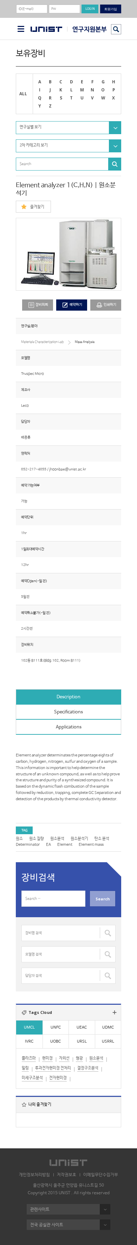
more (114, 1012)
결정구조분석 (87, 1068)
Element (64, 845)
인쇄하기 (110, 305)
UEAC (82, 1027)
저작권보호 (66, 1175)
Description (68, 697)
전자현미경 (58, 1078)
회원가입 (110, 9)
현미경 (47, 1058)
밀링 (25, 1068)
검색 (116, 29)
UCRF (87, 29)
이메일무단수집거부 (100, 1175)
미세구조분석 (32, 1078)
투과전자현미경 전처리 (53, 1068)
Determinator (28, 845)
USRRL (108, 1041)
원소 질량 (36, 839)
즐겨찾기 (37, 207)
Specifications (68, 712)
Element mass (91, 845)
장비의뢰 (41, 305)
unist (46, 29)
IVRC (29, 1041)
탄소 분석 (101, 839)
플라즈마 (29, 1058)
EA (48, 845)
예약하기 (76, 305)
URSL (82, 1041)
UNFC (56, 1027)
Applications (68, 727)
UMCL (29, 1027)
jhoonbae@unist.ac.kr (67, 469)
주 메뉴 (21, 29)
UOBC (55, 1041)
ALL (23, 93)
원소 (19, 839)
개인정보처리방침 (34, 1175)
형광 (79, 1058)
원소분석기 (79, 839)
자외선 (64, 1058)
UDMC (108, 1027)
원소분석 (57, 839)
